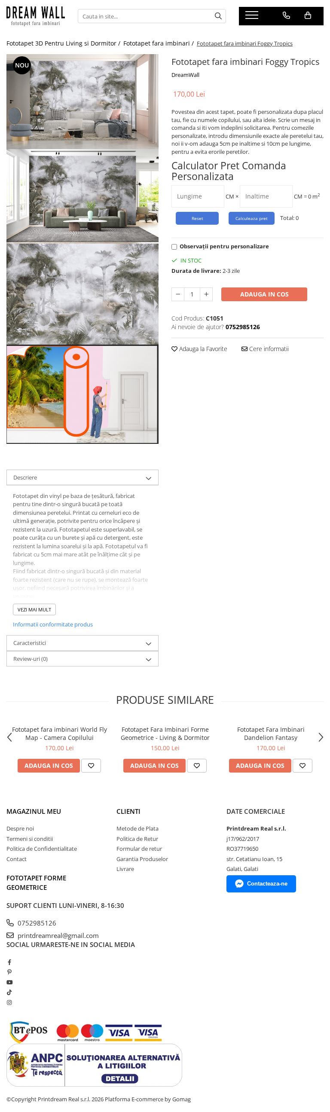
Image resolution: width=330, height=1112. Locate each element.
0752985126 (36, 923)
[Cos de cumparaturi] (308, 15)
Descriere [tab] (25, 477)
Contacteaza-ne (267, 883)
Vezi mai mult (34, 609)
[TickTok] (9, 992)
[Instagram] (9, 1002)
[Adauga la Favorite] (91, 766)
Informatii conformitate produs (53, 624)
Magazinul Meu (33, 811)
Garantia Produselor (142, 859)
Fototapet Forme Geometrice (36, 882)
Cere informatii (268, 349)
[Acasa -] (35, 16)
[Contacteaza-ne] (286, 15)
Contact (16, 859)
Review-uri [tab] (30, 659)
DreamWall (185, 75)
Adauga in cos (264, 294)
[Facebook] (9, 962)
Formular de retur (139, 848)
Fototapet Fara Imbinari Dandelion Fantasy (271, 733)
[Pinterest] (9, 972)
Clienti (128, 811)
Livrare (125, 869)
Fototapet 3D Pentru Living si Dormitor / (64, 43)
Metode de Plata (137, 828)
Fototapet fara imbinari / (159, 43)
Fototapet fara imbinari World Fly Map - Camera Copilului (59, 733)
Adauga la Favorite (202, 349)
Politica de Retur (137, 839)
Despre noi (20, 828)
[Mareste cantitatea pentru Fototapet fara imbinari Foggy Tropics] (206, 294)
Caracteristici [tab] (29, 643)
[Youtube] (9, 982)
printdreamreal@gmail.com (57, 935)
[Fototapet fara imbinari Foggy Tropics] (82, 101)
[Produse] (252, 17)
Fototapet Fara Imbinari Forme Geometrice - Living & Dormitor (165, 733)
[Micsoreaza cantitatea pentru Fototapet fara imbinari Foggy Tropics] (177, 294)
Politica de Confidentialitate (41, 848)
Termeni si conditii (29, 839)
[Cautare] (218, 16)
